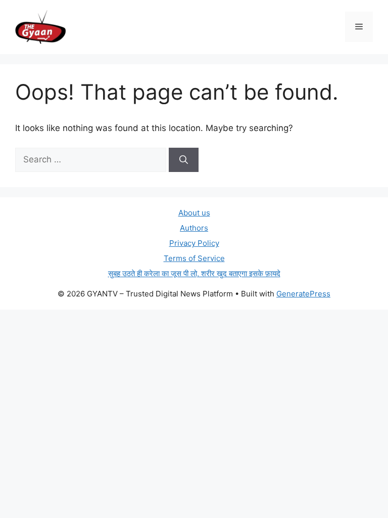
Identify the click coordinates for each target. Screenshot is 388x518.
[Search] (184, 160)
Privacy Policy (194, 243)
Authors (194, 228)
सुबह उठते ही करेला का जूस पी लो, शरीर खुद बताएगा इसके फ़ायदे (194, 273)
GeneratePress (303, 293)
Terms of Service (194, 258)
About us (194, 213)
